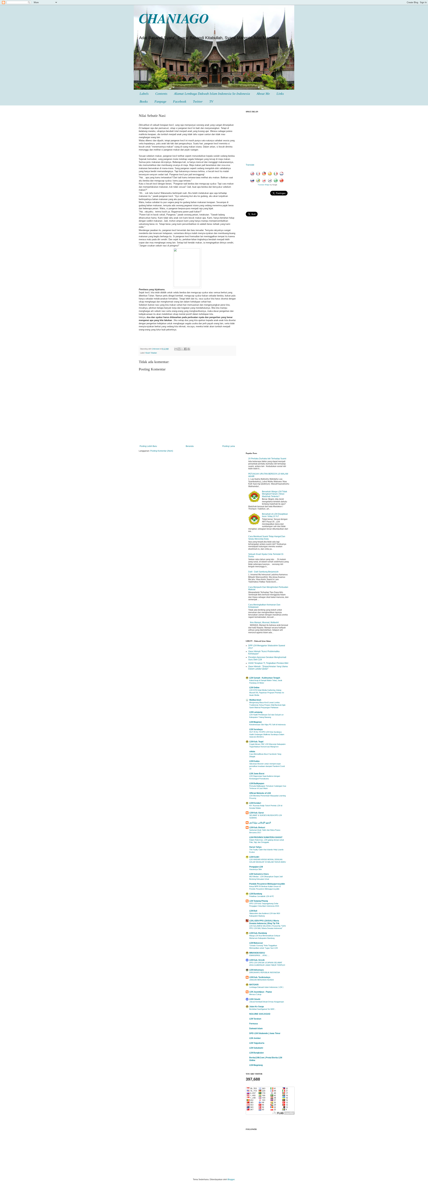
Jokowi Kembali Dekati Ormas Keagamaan (266, 1002)
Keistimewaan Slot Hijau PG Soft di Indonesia (267, 725)
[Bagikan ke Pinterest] (188, 349)
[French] (258, 174)
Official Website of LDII (260, 793)
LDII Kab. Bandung (258, 933)
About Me (263, 93)
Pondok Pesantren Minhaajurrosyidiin (267, 884)
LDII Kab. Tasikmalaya (259, 977)
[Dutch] (282, 174)
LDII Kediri (254, 857)
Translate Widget (264, 185)
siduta (252, 751)
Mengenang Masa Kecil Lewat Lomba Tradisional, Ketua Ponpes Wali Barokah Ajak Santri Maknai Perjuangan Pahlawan (267, 704)
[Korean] (270, 181)
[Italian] (276, 174)
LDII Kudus (254, 761)
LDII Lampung (255, 712)
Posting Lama (228, 446)
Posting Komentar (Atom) (161, 451)
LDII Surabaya (256, 729)
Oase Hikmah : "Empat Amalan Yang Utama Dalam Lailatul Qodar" (268, 667)
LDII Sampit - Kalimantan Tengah (264, 678)
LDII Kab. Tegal (256, 741)
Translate (250, 165)
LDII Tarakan (255, 1019)
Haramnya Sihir (255, 869)
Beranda (190, 446)
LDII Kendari (255, 803)
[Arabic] (276, 181)
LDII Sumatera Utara (259, 874)
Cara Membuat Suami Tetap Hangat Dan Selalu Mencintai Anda (266, 537)
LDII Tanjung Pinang (258, 901)
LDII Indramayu (256, 970)
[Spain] (270, 174)
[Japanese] (264, 181)
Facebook (179, 101)
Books (144, 101)
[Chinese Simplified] (282, 181)
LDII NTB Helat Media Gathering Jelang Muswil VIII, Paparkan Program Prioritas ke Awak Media (266, 692)
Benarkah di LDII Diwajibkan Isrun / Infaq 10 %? (275, 515)
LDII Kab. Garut (256, 813)
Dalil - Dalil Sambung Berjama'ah (263, 572)
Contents (161, 93)
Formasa (253, 1023)
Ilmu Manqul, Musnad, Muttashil (264, 622)
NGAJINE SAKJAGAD (259, 1014)
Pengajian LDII (256, 867)
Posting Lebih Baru (148, 446)
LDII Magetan (255, 722)
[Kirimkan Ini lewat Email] (176, 349)
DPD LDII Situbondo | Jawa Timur (264, 1033)
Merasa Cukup (255, 994)
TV (211, 101)
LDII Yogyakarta (256, 1043)
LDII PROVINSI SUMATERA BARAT (265, 837)
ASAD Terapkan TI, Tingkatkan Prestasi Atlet (268, 663)
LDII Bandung (255, 894)
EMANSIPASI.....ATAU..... (259, 955)
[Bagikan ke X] (182, 349)
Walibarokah (255, 700)
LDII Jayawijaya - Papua (260, 992)
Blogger (231, 1179)
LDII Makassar (256, 943)
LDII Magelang (256, 1065)
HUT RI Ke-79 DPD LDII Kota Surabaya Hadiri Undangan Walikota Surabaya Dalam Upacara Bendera (266, 734)
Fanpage (160, 101)
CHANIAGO (174, 18)
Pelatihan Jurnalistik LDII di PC (261, 896)
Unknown (156, 349)
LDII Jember (255, 1038)
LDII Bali (253, 911)
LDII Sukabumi (256, 1048)
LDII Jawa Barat (256, 773)
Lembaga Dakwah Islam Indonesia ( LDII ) (266, 987)
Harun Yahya (255, 847)
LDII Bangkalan (256, 1053)
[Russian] (253, 181)
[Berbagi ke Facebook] (185, 349)
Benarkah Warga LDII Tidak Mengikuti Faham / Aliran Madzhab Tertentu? (274, 494)
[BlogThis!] (179, 349)
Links (280, 93)
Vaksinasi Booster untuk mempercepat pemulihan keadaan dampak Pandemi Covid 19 (267, 766)
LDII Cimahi (254, 999)
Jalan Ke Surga (256, 1006)
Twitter (198, 101)
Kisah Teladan (151, 353)
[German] (264, 174)
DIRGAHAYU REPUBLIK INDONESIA (264, 972)
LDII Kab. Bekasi (257, 827)
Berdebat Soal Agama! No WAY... (262, 1009)
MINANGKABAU (257, 953)
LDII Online (254, 687)
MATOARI (253, 984)
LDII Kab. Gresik (257, 960)
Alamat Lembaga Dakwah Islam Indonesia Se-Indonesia (212, 93)
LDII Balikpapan (256, 783)
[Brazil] (258, 181)
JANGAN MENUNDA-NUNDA (261, 980)
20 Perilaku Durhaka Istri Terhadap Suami (267, 458)
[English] (253, 174)
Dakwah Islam (256, 1028)
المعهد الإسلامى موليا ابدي (260, 822)
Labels (144, 93)
